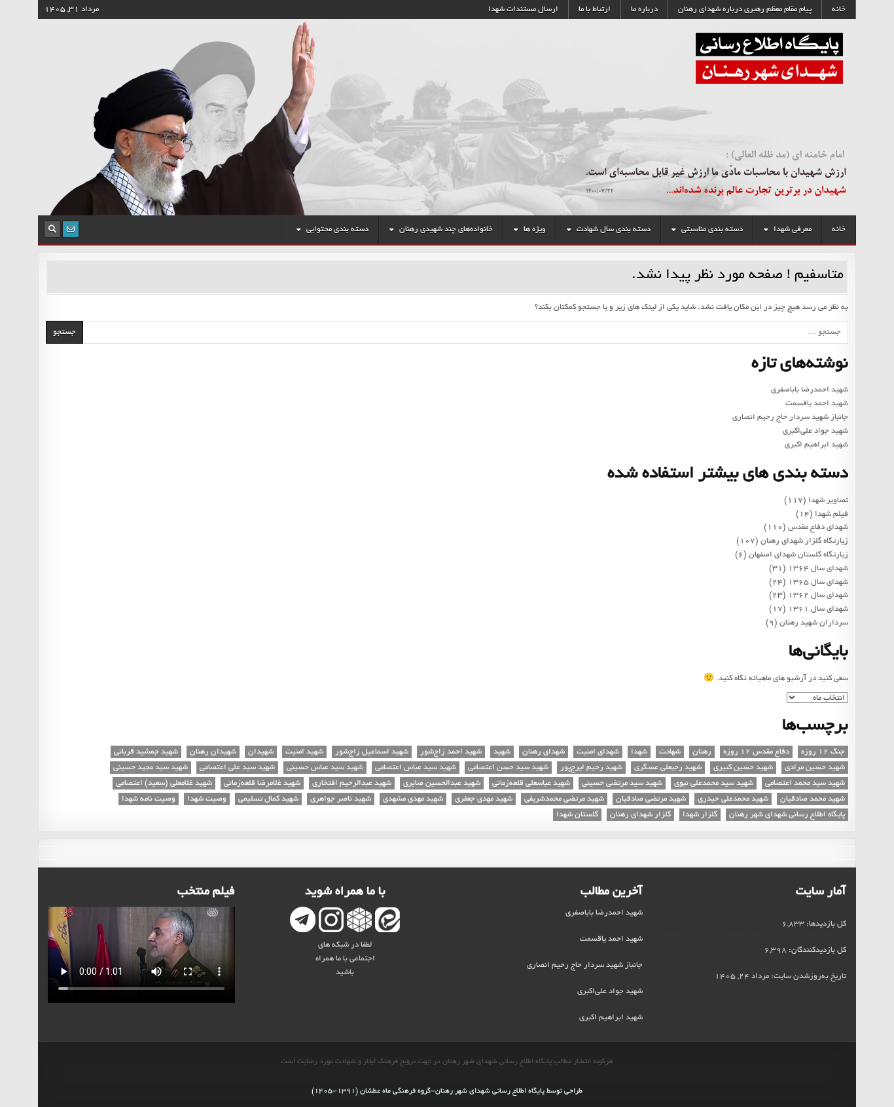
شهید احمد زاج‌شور (451, 752)
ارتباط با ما (595, 9)
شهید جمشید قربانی (146, 752)
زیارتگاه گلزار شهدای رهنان (804, 541)
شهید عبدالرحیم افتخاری (351, 783)
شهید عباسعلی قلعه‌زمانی (531, 783)
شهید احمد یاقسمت (816, 403)
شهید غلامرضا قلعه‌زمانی (262, 783)
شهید (501, 752)
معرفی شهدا (793, 229)
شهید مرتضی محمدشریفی (564, 799)
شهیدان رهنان (213, 752)
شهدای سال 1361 (818, 609)
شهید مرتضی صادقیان (651, 799)
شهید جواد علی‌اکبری (815, 431)
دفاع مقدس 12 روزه (756, 752)
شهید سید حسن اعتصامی (508, 767)
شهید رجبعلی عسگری (668, 767)
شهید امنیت (304, 752)
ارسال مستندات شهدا (523, 9)
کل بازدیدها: (825, 924)
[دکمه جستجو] (52, 229)
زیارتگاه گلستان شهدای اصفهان (798, 555)
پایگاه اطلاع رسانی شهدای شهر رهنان (787, 814)
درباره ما (644, 9)
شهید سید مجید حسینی (150, 767)
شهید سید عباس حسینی (325, 767)
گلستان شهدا (577, 814)
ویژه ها (535, 229)
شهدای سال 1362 (818, 595)
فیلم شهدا (831, 514)
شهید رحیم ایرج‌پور (591, 767)
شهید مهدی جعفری (483, 799)
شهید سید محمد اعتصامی (805, 783)
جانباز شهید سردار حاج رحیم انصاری (790, 417)
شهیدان (261, 752)
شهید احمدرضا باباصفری (809, 390)
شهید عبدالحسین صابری (441, 783)
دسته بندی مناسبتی (712, 229)
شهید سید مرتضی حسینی (622, 783)
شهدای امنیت (598, 752)
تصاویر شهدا (828, 500)
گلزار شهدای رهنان (640, 814)
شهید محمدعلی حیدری (733, 799)
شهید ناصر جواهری (340, 799)
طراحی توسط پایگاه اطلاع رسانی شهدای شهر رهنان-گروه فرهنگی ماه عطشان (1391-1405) (447, 1091)
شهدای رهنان (543, 752)
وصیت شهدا (206, 799)
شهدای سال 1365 (818, 582)
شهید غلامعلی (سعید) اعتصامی (164, 783)
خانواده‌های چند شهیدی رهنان (446, 229)
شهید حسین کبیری (743, 767)
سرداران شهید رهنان (813, 623)
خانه (839, 9)
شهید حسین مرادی (815, 767)
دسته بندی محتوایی (337, 229)
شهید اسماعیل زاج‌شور (371, 752)
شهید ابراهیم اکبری (816, 445)
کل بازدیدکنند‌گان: (816, 950)
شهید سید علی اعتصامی (237, 767)
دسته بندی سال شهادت (614, 229)
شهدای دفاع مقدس (818, 527)
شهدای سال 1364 (818, 568)
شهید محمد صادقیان (812, 799)
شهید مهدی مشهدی (413, 799)
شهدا (639, 752)
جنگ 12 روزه (823, 752)
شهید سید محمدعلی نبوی (713, 783)
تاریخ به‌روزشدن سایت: (807, 976)
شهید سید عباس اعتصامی (415, 767)
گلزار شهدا (700, 814)
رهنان (701, 752)
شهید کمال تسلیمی (268, 799)
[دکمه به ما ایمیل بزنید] (71, 229)
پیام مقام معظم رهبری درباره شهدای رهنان (745, 9)
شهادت (670, 752)
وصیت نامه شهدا (148, 799)
